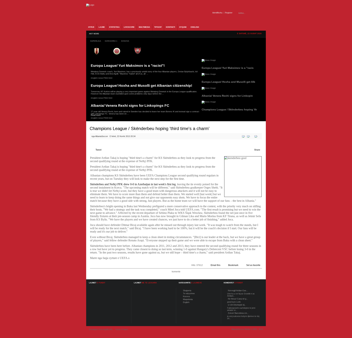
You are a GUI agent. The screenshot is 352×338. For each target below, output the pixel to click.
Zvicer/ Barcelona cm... (238, 313)
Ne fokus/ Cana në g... (238, 299)
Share (257, 150)
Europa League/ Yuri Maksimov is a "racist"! (128, 65)
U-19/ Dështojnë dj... (237, 305)
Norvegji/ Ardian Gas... (238, 290)
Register (228, 13)
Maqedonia (188, 299)
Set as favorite (253, 265)
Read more (96, 115)
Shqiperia (187, 290)
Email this (215, 265)
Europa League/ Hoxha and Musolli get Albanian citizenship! (141, 85)
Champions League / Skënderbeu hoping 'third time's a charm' (150, 128)
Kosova (186, 296)
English (186, 302)
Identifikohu (217, 13)
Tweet (98, 150)
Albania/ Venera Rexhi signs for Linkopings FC (130, 105)
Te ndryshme (189, 293)
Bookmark (233, 265)
